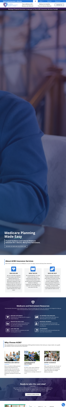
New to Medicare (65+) (27, 4)
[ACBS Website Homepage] (35, 1)
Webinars (49, 1)
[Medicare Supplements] (8, 317)
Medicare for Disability (44, 4)
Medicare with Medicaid (27, 6)
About (41, 1)
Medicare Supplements (17, 315)
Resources (57, 1)
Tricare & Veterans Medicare (44, 6)
